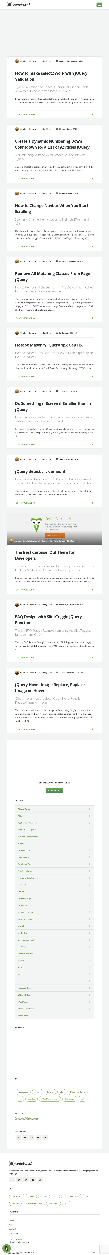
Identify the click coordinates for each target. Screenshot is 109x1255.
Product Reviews (25, 953)
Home (11, 1221)
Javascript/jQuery (44, 61)
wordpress (23, 1092)
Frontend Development (28, 878)
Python (21, 960)
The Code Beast (13, 1252)
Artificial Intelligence (27, 829)
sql (82, 1099)
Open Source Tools (26, 940)
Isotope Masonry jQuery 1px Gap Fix (48, 345)
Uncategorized (24, 988)
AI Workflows (24, 809)
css (19, 1099)
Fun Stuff (22, 885)
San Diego (69, 1099)
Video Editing (24, 995)
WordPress (23, 1015)
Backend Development (28, 836)
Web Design (23, 1002)
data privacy (23, 857)
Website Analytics (26, 1009)
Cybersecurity (24, 850)
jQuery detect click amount (40, 471)
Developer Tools (25, 864)
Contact (12, 1229)
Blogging (22, 843)
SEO (20, 974)
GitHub (21, 891)
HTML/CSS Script (25, 912)
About (11, 1225)
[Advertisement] (54, 33)
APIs (20, 816)
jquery (37, 1092)
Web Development (50, 1099)
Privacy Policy (96, 1252)
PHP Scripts (23, 947)
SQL (19, 981)
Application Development (29, 823)
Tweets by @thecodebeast (27, 1118)
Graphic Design (24, 898)
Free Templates (25, 871)
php (61, 1092)
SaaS (20, 967)
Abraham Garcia (27, 61)
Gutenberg (22, 905)
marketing (22, 933)
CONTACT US (54, 791)
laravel (21, 926)
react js (31, 1099)
